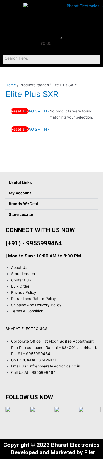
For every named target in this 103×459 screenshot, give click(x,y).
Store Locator (21, 214)
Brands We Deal (23, 204)
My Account (20, 193)
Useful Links (20, 182)
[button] (10, 6)
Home (10, 85)
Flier (89, 452)
